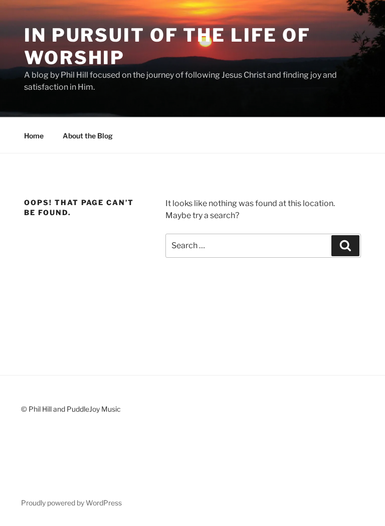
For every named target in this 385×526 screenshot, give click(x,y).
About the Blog (88, 135)
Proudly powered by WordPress (71, 502)
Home (34, 135)
